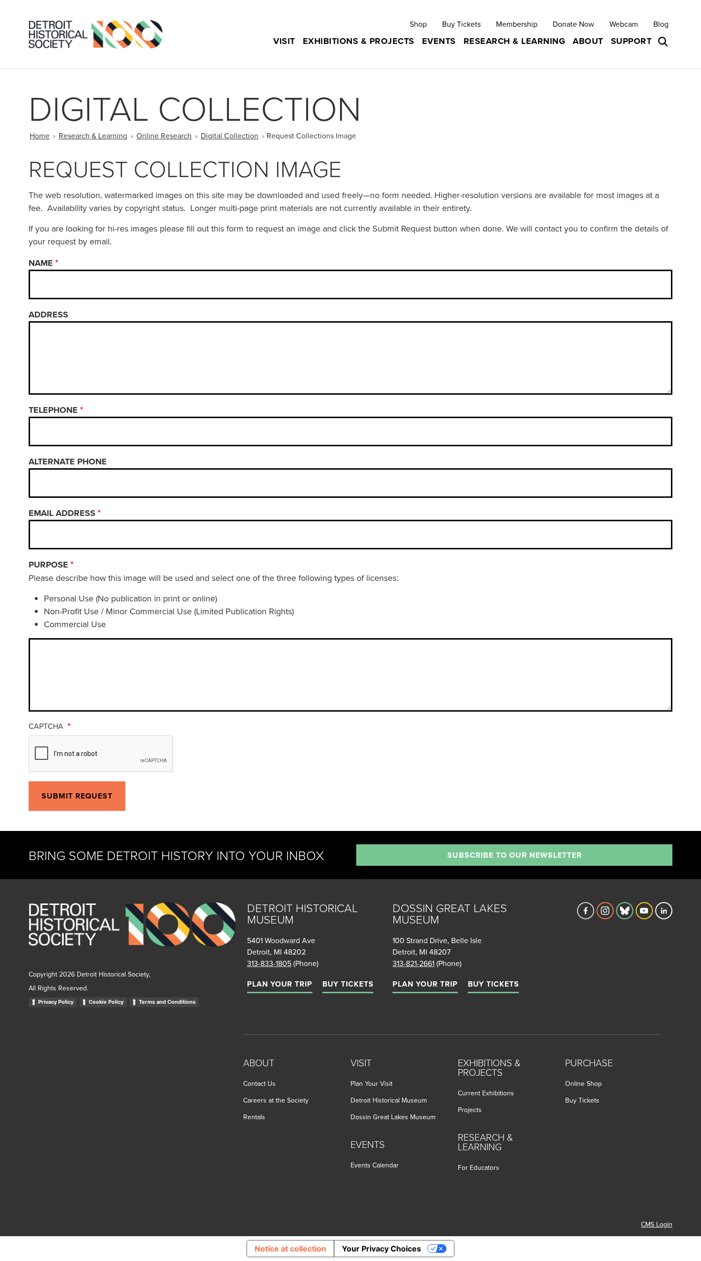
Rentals (254, 1117)
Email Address (62, 513)
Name (41, 263)
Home (40, 135)
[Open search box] (663, 41)
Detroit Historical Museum (388, 1100)
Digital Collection (229, 135)
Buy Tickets (461, 24)
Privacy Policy (55, 1001)
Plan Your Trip (279, 983)
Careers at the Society (276, 1100)
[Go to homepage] (132, 935)
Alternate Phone (68, 461)
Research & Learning (93, 135)
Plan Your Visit (371, 1083)
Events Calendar (374, 1165)
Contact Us (259, 1083)
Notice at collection (290, 1248)
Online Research (164, 135)
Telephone (53, 410)
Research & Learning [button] (515, 41)
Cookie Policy (106, 1001)
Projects (470, 1109)
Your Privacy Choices (381, 1248)
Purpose (48, 564)
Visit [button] (284, 41)
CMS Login (656, 1224)
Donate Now (573, 24)
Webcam (623, 24)
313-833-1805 (269, 963)
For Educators (478, 1167)
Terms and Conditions (167, 1001)
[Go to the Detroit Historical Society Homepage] (99, 34)
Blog (661, 24)
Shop (418, 24)
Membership (516, 24)
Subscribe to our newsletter (514, 855)
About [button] (588, 41)
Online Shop (583, 1083)
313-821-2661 (413, 963)
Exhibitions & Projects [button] (358, 41)
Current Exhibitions (486, 1093)
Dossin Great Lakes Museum (392, 1117)
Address (48, 314)
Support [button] (631, 41)
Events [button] (439, 41)
